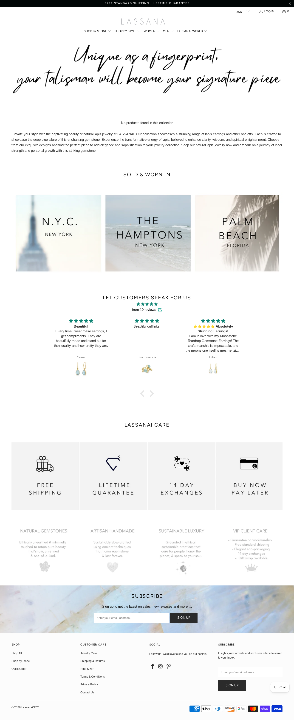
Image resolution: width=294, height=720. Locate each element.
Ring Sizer (86, 668)
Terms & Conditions (92, 676)
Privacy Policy (89, 684)
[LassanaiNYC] (144, 22)
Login (269, 11)
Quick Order (18, 668)
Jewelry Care (88, 653)
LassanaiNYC (30, 707)
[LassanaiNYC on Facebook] (152, 667)
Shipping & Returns (92, 661)
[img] (147, 304)
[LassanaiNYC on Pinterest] (168, 667)
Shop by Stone (20, 661)
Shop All (16, 653)
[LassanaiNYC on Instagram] (160, 667)
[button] (97, 31)
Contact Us (87, 692)
